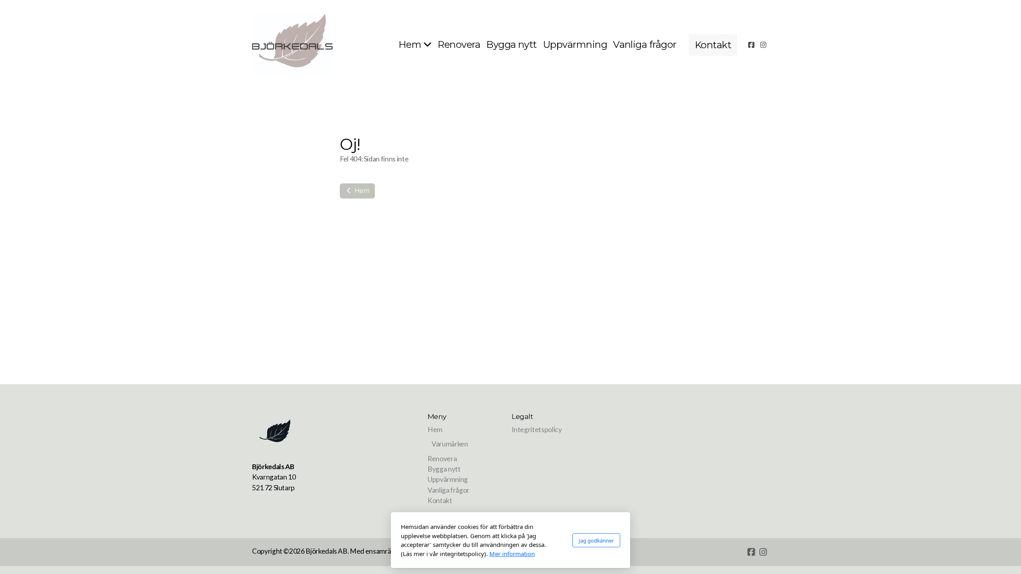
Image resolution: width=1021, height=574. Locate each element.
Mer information (512, 554)
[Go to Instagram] (763, 45)
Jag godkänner (596, 540)
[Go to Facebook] (751, 45)
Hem (361, 191)
